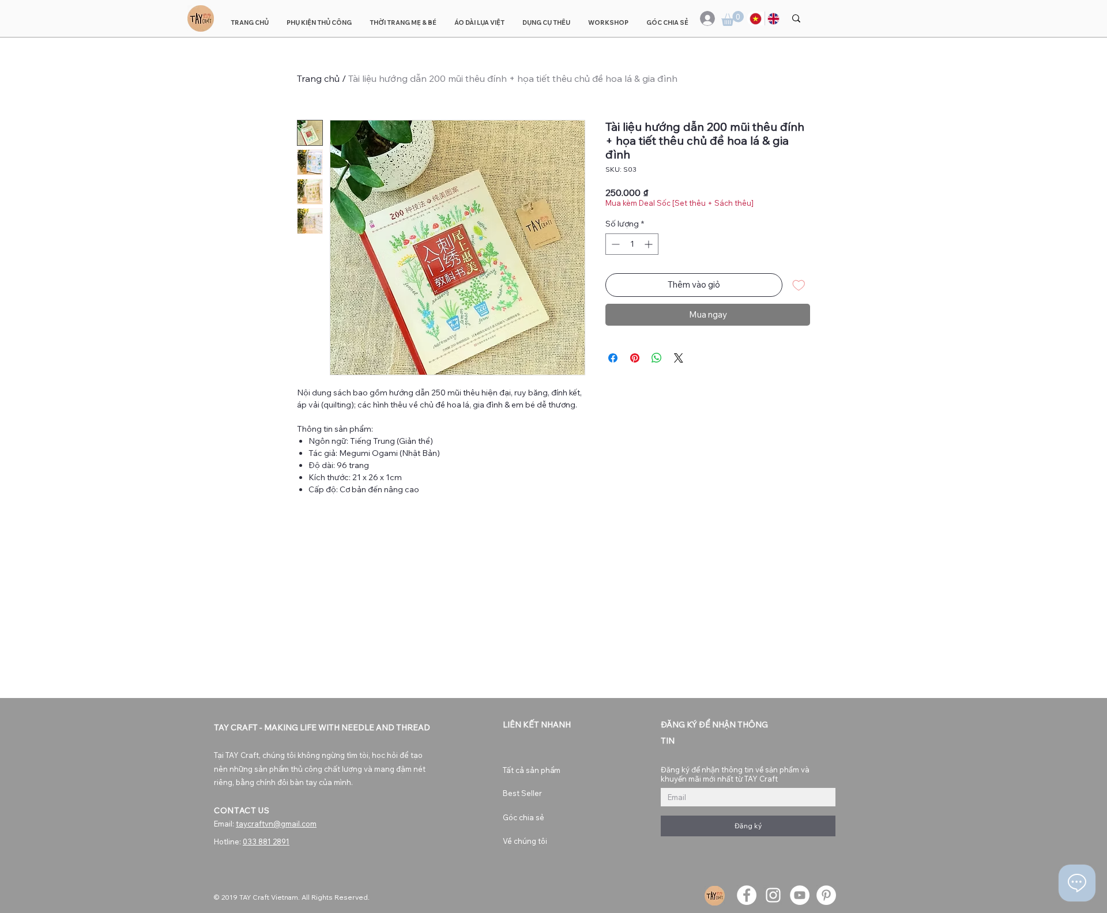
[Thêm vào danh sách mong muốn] (799, 285)
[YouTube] (799, 895)
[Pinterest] (826, 895)
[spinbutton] (632, 244)
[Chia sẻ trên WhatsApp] (657, 358)
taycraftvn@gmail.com (276, 823)
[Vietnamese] (756, 18)
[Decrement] (614, 244)
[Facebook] (746, 895)
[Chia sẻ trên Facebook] (613, 358)
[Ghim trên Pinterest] (635, 358)
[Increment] (649, 244)
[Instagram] (773, 895)
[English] (773, 18)
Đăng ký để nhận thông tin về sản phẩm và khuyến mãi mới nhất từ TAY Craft (735, 774)
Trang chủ (318, 78)
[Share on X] (679, 358)
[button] (732, 18)
